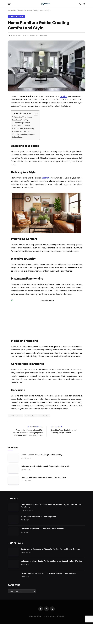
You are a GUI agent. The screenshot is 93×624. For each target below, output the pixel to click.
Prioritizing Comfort (22, 123)
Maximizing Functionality (24, 128)
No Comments (30, 36)
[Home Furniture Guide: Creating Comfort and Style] (46, 66)
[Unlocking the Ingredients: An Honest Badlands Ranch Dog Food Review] (13, 564)
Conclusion (18, 137)
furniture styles (30, 416)
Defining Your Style (21, 120)
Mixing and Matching (22, 131)
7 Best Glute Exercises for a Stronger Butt (38, 516)
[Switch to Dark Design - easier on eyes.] (80, 4)
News (14, 10)
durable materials (15, 416)
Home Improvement (16, 17)
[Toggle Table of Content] (34, 114)
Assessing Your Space (23, 117)
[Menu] (9, 3)
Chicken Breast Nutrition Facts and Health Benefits (42, 529)
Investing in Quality (22, 125)
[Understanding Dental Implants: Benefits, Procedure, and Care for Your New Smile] (13, 507)
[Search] (84, 3)
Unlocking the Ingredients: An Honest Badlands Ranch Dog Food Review (51, 561)
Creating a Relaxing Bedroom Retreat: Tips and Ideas (43, 477)
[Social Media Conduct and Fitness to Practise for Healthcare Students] (13, 552)
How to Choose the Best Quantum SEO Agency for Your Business (48, 573)
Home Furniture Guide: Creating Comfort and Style (42, 455)
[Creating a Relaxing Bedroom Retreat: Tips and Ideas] (13, 480)
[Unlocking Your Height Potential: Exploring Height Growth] (13, 469)
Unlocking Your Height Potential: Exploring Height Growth (45, 466)
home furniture (44, 416)
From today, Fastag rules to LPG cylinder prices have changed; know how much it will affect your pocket (28, 432)
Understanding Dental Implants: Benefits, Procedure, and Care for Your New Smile (51, 505)
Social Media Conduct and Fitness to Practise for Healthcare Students (50, 549)
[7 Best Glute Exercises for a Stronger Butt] (13, 519)
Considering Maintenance (24, 134)
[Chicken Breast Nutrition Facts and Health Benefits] (13, 531)
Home (10, 10)
